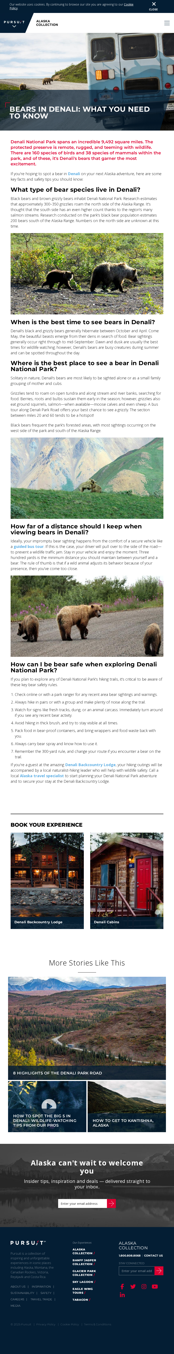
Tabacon (80, 1299)
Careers (17, 1299)
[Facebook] (121, 1286)
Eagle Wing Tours (83, 1290)
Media (16, 1305)
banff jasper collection (84, 1262)
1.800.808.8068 (130, 1255)
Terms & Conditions (97, 1324)
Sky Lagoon (83, 1282)
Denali (74, 173)
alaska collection (83, 1251)
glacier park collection (84, 1273)
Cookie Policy (69, 1324)
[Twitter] (132, 1286)
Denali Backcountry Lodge (90, 764)
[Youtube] (154, 1286)
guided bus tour (29, 546)
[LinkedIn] (121, 1295)
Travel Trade (41, 1299)
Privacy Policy (46, 1324)
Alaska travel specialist (42, 775)
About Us (18, 1286)
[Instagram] (143, 1286)
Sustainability (22, 1293)
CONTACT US (153, 1255)
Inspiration (41, 1286)
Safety (46, 1293)
